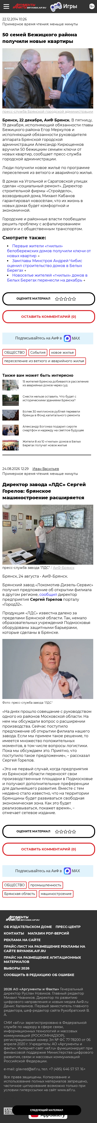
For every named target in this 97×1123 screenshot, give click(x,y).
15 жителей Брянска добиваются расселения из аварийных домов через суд (56, 383)
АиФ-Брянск (63, 568)
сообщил (48, 594)
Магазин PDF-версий (48, 933)
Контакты (14, 933)
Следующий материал (46, 1110)
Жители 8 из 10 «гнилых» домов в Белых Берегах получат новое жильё (52, 443)
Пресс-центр (68, 927)
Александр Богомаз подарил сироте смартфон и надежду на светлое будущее (53, 428)
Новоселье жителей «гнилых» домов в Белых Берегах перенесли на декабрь (47, 277)
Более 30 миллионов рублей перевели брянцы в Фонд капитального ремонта (51, 413)
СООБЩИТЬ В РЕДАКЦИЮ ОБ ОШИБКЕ (39, 975)
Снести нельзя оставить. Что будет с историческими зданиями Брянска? (49, 398)
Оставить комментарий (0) (48, 317)
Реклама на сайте (22, 940)
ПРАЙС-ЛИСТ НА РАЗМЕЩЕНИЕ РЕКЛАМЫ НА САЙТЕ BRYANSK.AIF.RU (44, 948)
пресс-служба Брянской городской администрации (47, 111)
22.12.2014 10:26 (14, 19)
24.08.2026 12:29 (15, 469)
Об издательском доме (28, 927)
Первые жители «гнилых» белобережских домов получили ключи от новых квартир (49, 251)
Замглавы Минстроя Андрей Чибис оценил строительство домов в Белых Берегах (44, 266)
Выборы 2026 (16, 968)
